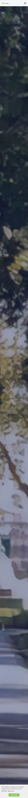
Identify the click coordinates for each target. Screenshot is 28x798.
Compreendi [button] (14, 795)
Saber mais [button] (11, 791)
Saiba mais (14, 404)
